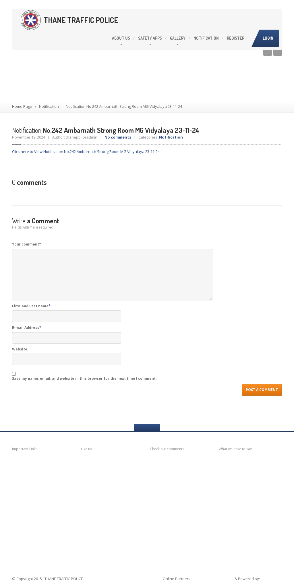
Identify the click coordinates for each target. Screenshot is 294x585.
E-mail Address (26, 327)
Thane (25, 541)
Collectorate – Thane (42, 552)
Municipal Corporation (42, 473)
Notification (206, 38)
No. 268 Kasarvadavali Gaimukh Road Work (252, 497)
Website (19, 349)
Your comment (26, 244)
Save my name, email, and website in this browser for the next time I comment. (84, 378)
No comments (118, 137)
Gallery (177, 38)
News (25, 462)
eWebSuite (271, 578)
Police (25, 530)
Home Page (22, 106)
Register (235, 38)
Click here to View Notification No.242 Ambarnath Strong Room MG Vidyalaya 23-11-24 (86, 151)
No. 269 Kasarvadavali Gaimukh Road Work (252, 480)
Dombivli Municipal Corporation (39, 502)
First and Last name (31, 306)
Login (268, 38)
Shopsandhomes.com (213, 578)
